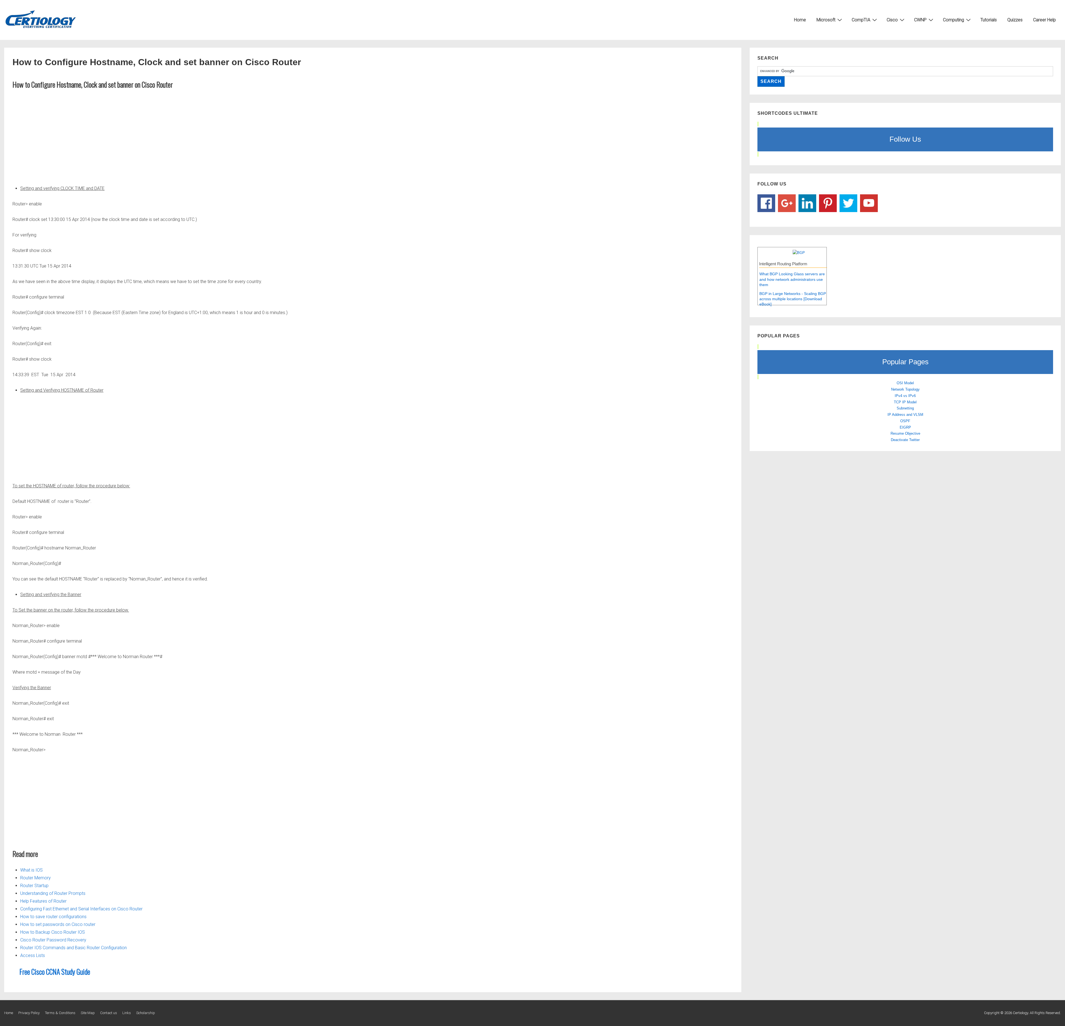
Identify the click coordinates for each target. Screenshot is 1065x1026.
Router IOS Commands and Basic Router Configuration (73, 947)
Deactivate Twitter (905, 440)
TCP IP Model (905, 402)
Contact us (108, 1013)
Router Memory (35, 877)
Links (126, 1013)
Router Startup (34, 885)
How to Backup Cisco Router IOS (52, 932)
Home (800, 19)
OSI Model (905, 383)
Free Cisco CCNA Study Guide (54, 971)
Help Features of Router (43, 901)
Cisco (892, 19)
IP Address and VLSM (905, 415)
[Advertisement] (372, 135)
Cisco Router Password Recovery (53, 940)
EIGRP (905, 427)
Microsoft (825, 19)
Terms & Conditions (60, 1013)
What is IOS (31, 870)
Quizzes (1015, 19)
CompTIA (861, 19)
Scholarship (145, 1013)
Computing (953, 19)
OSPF (905, 421)
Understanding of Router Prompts (52, 893)
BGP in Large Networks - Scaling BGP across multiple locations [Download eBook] (792, 299)
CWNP (920, 19)
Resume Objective (905, 433)
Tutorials (988, 19)
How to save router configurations (53, 916)
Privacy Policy (29, 1013)
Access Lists (32, 955)
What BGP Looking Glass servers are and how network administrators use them (792, 279)
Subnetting (905, 408)
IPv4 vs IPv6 (905, 396)
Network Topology (905, 389)
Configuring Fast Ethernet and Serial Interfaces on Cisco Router (81, 909)
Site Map (88, 1013)
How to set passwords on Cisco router (57, 924)
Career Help (1044, 19)
